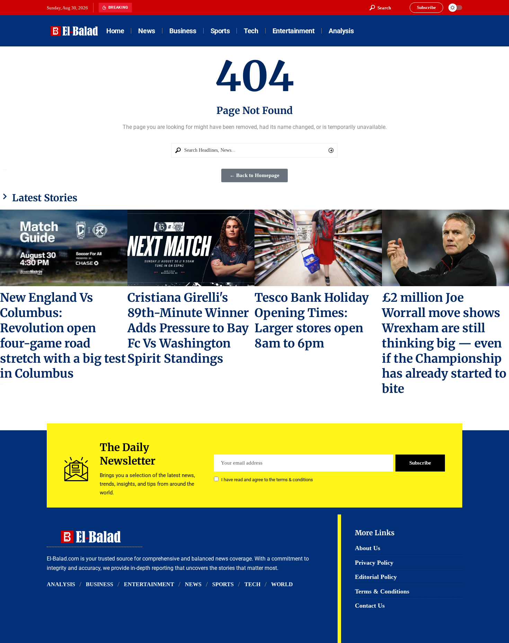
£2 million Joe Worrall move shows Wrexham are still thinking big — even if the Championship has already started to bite (444, 343)
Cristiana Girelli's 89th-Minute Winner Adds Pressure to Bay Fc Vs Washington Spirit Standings (188, 328)
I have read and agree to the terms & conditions (267, 479)
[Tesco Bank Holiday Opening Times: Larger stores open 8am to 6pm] (318, 248)
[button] (380, 8)
